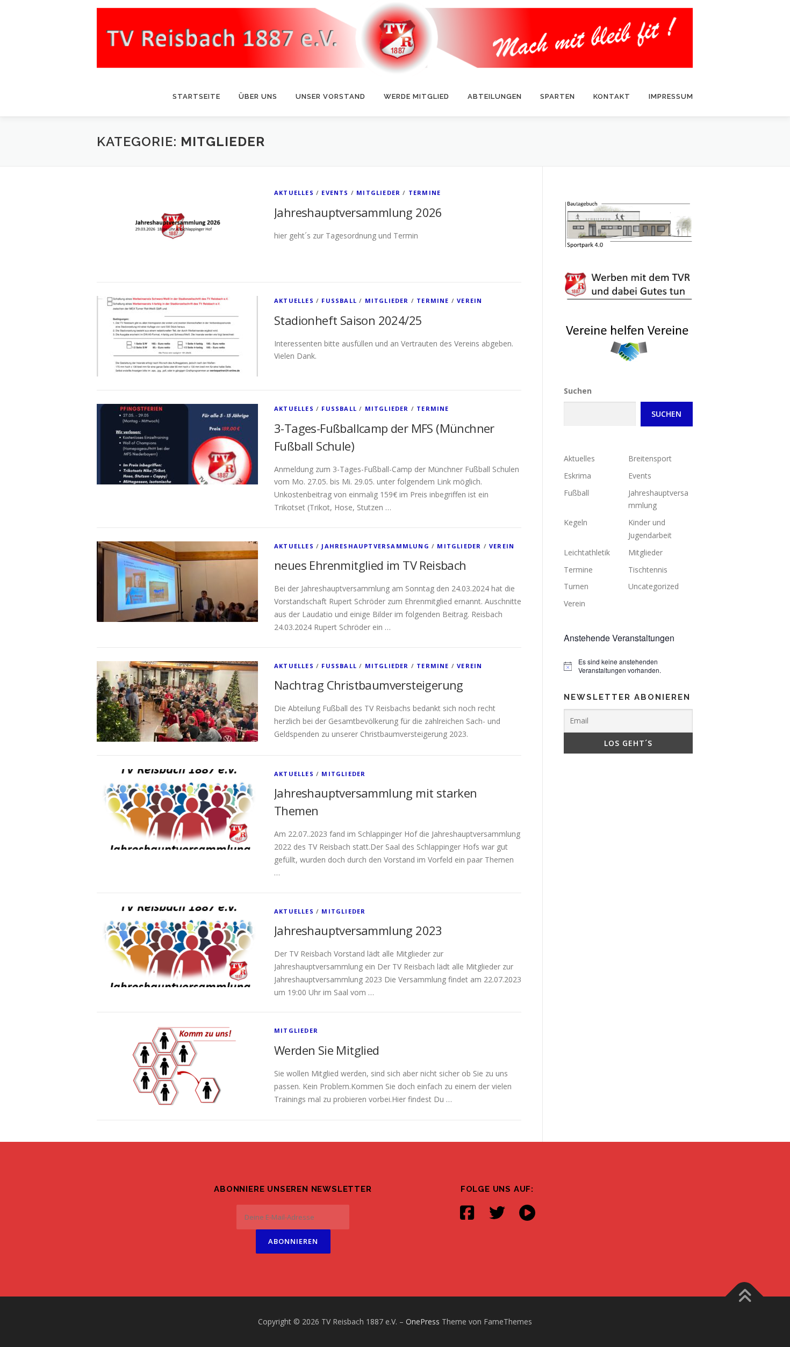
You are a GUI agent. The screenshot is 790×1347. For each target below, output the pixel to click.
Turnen (576, 586)
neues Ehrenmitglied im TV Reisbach (370, 565)
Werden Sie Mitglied (326, 1050)
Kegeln (575, 522)
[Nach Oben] (745, 1297)
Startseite (196, 96)
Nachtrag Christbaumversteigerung (368, 685)
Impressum (671, 96)
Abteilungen (495, 96)
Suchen (578, 391)
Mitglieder (378, 193)
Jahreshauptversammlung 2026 (358, 212)
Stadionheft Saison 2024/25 (348, 320)
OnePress (423, 1321)
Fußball (339, 300)
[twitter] (497, 1213)
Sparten (557, 96)
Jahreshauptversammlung (375, 546)
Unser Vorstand (330, 96)
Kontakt (611, 96)
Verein (469, 300)
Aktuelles (294, 193)
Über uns (258, 96)
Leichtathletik (587, 552)
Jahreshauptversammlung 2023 (358, 930)
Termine (424, 193)
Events (334, 193)
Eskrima (577, 475)
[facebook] (467, 1213)
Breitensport (650, 458)
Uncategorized (653, 586)
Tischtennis (647, 569)
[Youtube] (527, 1213)
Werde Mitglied (416, 96)
